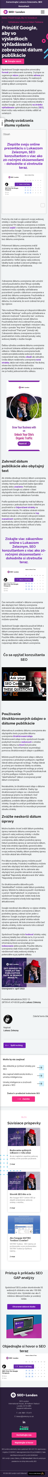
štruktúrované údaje (23, 736)
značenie (18, 486)
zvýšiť (12, 227)
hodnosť (29, 934)
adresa (37, 75)
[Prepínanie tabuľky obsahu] (41, 205)
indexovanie (7, 946)
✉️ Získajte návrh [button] (13, 61)
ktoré (22, 745)
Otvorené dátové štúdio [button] (23, 1307)
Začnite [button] (26, 1099)
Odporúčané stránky (25, 507)
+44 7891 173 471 (25, 1413)
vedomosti (26, 742)
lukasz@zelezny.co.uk (25, 1416)
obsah (29, 357)
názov (15, 75)
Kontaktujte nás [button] (24, 1435)
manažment (7, 519)
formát (5, 72)
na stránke (37, 104)
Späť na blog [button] (17, 1045)
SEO (41, 107)
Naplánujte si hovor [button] (24, 1443)
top (37, 513)
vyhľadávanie (8, 107)
